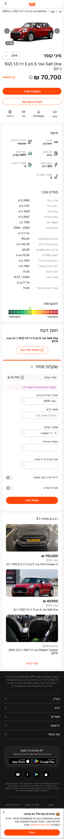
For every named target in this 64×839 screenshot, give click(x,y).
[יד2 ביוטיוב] (18, 774)
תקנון (51, 804)
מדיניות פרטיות (13, 804)
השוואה (7, 77)
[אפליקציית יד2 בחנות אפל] (46, 774)
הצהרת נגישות (32, 804)
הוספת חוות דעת (29, 350)
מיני (60, 11)
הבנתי (32, 832)
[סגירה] (3, 812)
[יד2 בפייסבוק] (27, 774)
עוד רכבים (32, 663)
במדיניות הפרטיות (40, 824)
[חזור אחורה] (5, 4)
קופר (52, 11)
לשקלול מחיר (32, 91)
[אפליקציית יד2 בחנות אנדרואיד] (37, 774)
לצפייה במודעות (32, 102)
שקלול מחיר (32, 500)
